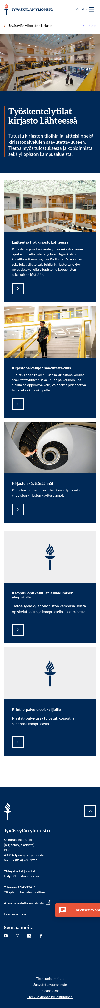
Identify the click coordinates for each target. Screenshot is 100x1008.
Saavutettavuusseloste (50, 984)
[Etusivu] (28, 9)
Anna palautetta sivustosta (24, 903)
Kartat (30, 871)
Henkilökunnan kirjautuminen (50, 997)
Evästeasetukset (16, 914)
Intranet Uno (50, 991)
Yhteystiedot (13, 871)
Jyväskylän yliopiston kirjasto (30, 25)
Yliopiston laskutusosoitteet (25, 892)
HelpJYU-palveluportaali (22, 876)
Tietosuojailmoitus (50, 978)
